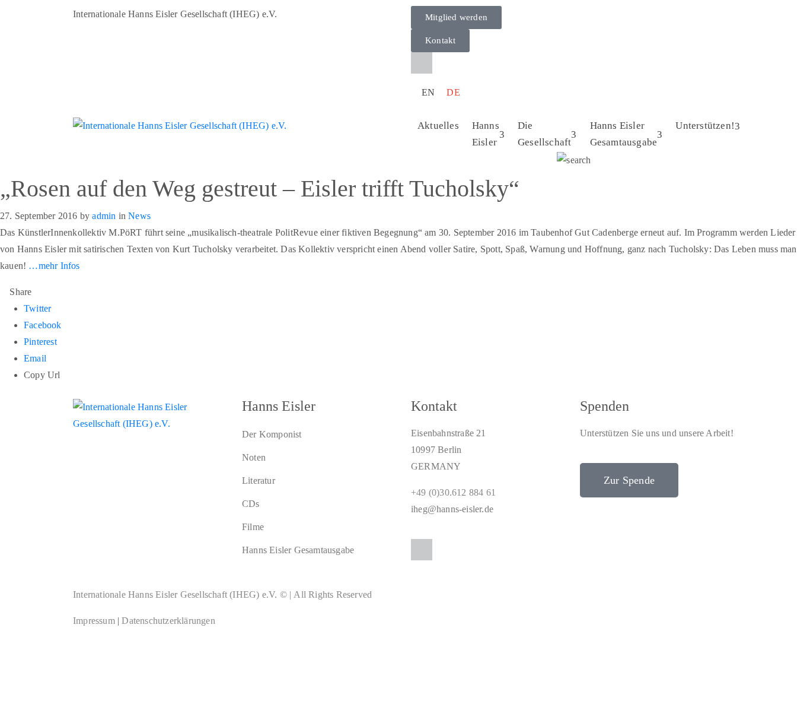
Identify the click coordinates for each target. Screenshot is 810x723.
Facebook (43, 325)
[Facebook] (421, 63)
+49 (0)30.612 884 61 (453, 492)
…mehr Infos (53, 266)
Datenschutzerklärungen (168, 621)
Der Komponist (272, 434)
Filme (253, 527)
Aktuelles (438, 125)
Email (35, 358)
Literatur (258, 480)
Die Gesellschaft (544, 134)
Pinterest (40, 342)
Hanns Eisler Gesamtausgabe (624, 134)
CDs (251, 504)
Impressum (94, 621)
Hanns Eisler (485, 134)
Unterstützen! (705, 125)
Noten (254, 457)
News (139, 216)
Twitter (37, 308)
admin (104, 216)
